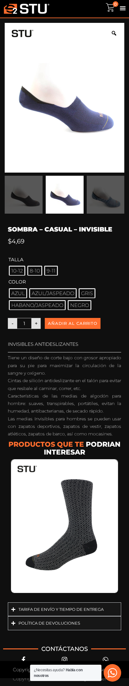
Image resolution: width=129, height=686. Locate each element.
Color (17, 282)
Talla (15, 259)
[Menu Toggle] (123, 8)
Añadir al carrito (72, 323)
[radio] (17, 270)
